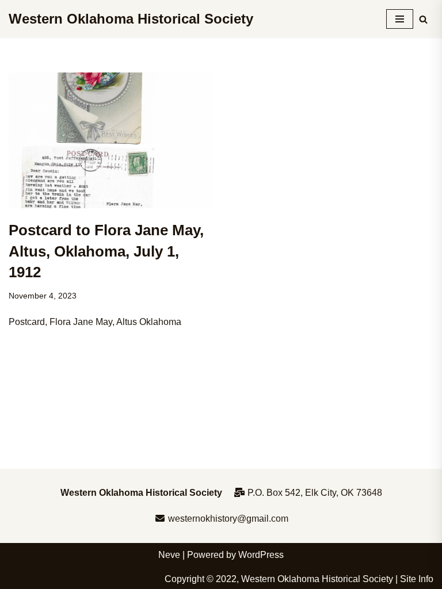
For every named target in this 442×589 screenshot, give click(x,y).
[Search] (423, 19)
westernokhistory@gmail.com (227, 518)
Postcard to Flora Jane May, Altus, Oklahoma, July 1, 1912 (106, 251)
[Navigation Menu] (399, 19)
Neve (169, 555)
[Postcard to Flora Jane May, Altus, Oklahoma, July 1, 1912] (110, 140)
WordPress (261, 555)
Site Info (416, 579)
